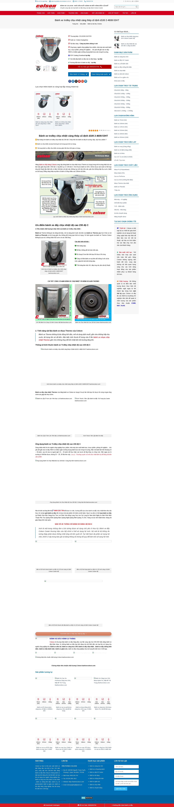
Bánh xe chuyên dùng (96, 787)
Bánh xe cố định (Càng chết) (123, 150)
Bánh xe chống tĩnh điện (97, 778)
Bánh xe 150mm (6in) (121, 130)
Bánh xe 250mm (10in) (121, 137)
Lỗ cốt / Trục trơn (119, 160)
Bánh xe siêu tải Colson (121, 74)
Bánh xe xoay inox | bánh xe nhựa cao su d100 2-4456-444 (63, 749)
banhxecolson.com (72, 800)
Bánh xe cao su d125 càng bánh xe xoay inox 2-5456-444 (44, 749)
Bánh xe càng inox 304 (121, 56)
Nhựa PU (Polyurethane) (121, 169)
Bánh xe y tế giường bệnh (97, 769)
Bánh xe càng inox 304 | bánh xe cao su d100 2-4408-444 (102, 748)
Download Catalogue (52, 805)
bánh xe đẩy (107, 513)
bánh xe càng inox (121, 802)
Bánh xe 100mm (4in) (121, 123)
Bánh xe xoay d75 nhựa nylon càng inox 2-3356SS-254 (83, 749)
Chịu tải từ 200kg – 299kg (122, 97)
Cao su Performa (119, 176)
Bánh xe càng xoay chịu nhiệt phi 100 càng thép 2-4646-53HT (44, 123)
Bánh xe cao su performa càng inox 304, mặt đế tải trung (63, 709)
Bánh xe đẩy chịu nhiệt (43, 392)
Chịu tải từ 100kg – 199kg (122, 93)
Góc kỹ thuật (113, 13)
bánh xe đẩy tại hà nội (108, 802)
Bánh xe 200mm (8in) (121, 134)
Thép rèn (117, 190)
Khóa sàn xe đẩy (119, 81)
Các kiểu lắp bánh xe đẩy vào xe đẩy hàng (83, 59)
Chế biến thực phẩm (120, 203)
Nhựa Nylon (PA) (119, 173)
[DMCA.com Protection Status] (87, 797)
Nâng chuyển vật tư (120, 216)
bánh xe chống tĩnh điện (43, 782)
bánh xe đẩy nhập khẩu (94, 802)
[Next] (62, 49)
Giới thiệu (51, 13)
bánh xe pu (70, 802)
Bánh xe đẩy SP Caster (121, 60)
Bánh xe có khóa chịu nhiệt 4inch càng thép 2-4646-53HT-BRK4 (63, 123)
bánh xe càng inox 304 (41, 779)
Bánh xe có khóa (119, 153)
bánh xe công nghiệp (81, 802)
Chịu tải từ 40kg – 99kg (121, 90)
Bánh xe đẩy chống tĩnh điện (123, 67)
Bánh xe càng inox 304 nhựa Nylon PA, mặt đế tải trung (102, 708)
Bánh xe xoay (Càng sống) (122, 146)
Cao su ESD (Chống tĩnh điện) (123, 180)
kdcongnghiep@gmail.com (74, 785)
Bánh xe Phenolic (119, 186)
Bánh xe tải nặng (94, 775)
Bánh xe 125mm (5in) (121, 127)
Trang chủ (41, 13)
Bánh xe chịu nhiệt (119, 70)
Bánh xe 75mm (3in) (120, 120)
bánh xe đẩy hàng (49, 802)
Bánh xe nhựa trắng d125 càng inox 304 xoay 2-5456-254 (83, 709)
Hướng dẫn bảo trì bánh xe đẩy (80, 62)
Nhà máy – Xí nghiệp (120, 199)
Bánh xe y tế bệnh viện (121, 63)
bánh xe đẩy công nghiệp (76, 649)
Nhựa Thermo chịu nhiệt (121, 183)
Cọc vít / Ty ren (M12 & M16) (123, 157)
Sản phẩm (60, 13)
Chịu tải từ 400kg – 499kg (122, 104)
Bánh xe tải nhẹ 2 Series (95, 24)
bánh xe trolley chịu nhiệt (54, 139)
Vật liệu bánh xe (98, 13)
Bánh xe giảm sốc (95, 781)
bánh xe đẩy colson (60, 802)
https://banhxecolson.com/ (76, 781)
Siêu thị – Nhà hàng (120, 209)
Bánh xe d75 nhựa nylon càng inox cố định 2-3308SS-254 (44, 709)
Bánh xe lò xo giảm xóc (121, 77)
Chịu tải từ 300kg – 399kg (122, 100)
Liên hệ (133, 13)
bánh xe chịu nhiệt (72, 164)
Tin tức (125, 13)
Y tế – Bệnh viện (119, 206)
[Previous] (38, 49)
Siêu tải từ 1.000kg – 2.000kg (123, 111)
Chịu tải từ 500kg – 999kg (122, 107)
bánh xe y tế (56, 782)
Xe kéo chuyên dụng (120, 213)
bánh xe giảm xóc (49, 784)
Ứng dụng (84, 13)
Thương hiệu (73, 13)
